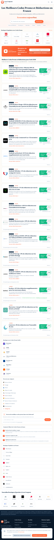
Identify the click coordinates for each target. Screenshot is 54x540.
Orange (33, 25)
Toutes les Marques (19, 522)
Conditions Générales (46, 522)
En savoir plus (21, 532)
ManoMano (28, 25)
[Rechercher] (48, 2)
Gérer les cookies (7, 535)
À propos (30, 522)
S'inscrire (48, 419)
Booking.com (20, 25)
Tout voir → (50, 30)
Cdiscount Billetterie (12, 25)
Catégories (17, 524)
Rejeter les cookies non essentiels (22, 535)
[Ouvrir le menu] (52, 2)
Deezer (44, 25)
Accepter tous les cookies (39, 535)
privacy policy (19, 422)
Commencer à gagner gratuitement (40, 49)
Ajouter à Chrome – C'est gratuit (40, 52)
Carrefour (39, 25)
